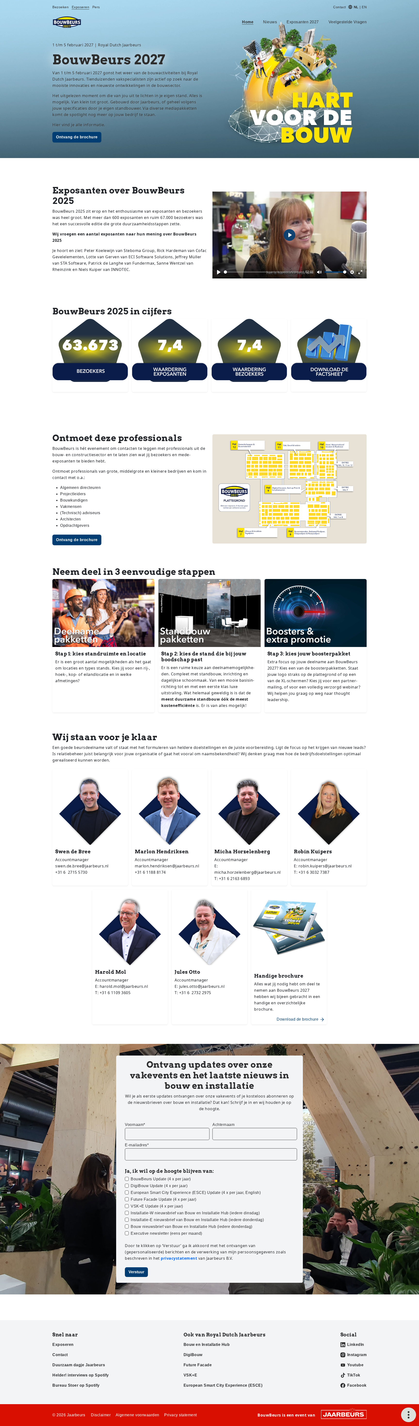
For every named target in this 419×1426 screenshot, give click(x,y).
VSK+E (190, 1375)
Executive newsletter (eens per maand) (166, 1233)
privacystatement (179, 1258)
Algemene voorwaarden (137, 1415)
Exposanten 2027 (303, 22)
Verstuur (136, 1272)
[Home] (66, 22)
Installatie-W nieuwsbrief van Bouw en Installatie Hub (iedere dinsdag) (195, 1213)
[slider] (264, 272)
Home (247, 22)
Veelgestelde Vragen (348, 22)
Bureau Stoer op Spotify (76, 1385)
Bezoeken (60, 7)
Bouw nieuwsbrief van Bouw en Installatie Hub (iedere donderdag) (191, 1227)
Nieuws (270, 22)
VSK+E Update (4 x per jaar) (157, 1206)
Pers (96, 7)
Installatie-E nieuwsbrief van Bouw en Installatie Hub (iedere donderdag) (197, 1220)
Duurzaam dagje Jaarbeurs (78, 1365)
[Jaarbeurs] (344, 1414)
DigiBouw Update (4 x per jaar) (159, 1186)
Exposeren (80, 7)
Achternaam (223, 1125)
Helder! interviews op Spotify (80, 1375)
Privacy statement (180, 1415)
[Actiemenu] (408, 1415)
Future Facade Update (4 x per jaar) (163, 1199)
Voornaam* (135, 1125)
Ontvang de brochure (77, 137)
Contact (339, 7)
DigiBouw (193, 1355)
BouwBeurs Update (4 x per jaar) (161, 1179)
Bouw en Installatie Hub (207, 1344)
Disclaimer (101, 1415)
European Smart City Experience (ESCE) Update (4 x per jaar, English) (196, 1193)
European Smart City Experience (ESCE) (223, 1385)
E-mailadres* (137, 1145)
